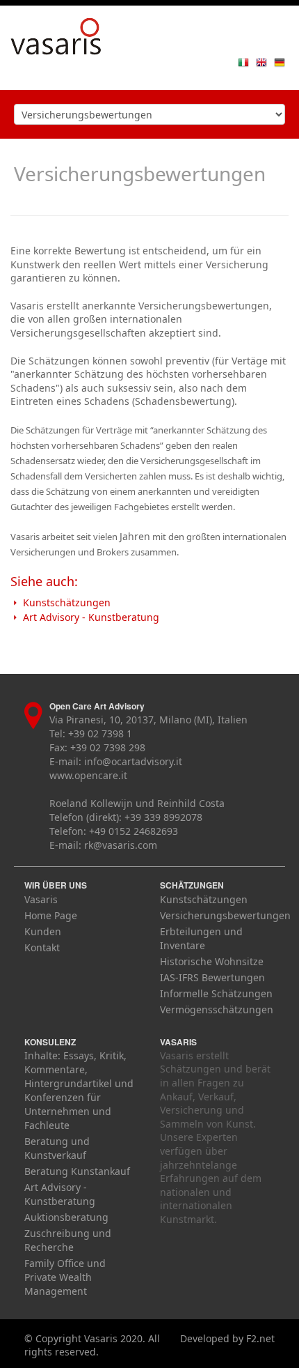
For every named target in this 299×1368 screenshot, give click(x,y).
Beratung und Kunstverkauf (57, 1148)
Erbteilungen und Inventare (201, 938)
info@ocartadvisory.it (133, 761)
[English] (261, 61)
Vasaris (41, 899)
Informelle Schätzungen (216, 993)
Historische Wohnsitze (212, 961)
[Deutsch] (279, 61)
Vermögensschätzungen (216, 1009)
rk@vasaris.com (120, 845)
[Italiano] (243, 61)
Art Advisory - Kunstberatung (91, 617)
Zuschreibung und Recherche (67, 1240)
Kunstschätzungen (67, 602)
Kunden (42, 931)
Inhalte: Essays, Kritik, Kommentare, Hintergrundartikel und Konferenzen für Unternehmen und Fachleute (79, 1090)
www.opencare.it (88, 775)
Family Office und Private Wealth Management (65, 1277)
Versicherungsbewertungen (225, 915)
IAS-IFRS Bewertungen (212, 977)
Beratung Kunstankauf (77, 1171)
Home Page (50, 915)
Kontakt (42, 947)
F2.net (260, 1338)
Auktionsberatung (66, 1217)
